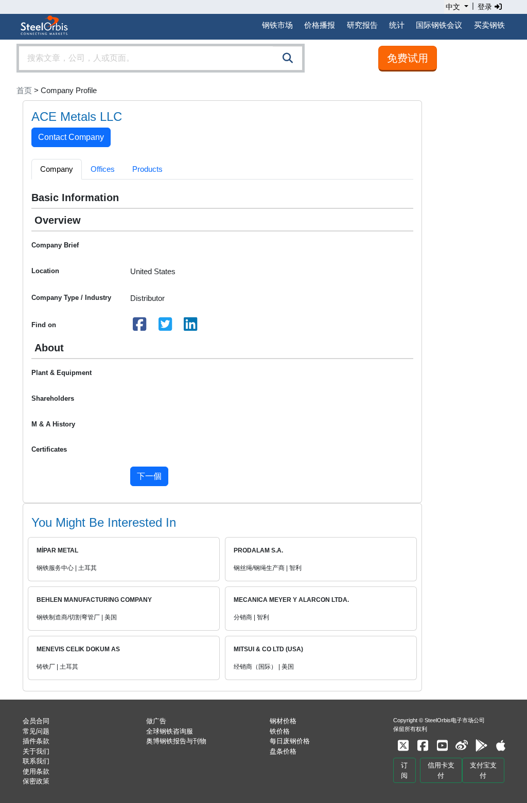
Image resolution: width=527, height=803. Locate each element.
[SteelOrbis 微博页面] (461, 746)
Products (147, 169)
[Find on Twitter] (165, 327)
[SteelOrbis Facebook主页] (422, 746)
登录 (486, 7)
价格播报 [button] (319, 25)
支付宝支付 (483, 770)
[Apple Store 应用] (500, 746)
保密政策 (36, 781)
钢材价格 (283, 721)
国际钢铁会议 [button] (439, 25)
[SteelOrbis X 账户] (403, 746)
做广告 (156, 721)
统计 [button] (397, 25)
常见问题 (36, 731)
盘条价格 (283, 751)
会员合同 (36, 721)
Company (56, 169)
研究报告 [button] (362, 25)
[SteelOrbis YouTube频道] (442, 746)
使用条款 (36, 771)
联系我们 (36, 761)
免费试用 (407, 58)
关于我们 (36, 751)
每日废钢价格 (290, 741)
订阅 (404, 770)
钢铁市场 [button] (277, 25)
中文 (453, 7)
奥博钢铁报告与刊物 (176, 741)
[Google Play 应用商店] (481, 746)
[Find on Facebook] (140, 327)
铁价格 (280, 731)
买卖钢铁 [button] (489, 25)
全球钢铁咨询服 (169, 731)
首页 (24, 90)
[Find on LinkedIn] (191, 327)
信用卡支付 (441, 770)
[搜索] (288, 58)
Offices (103, 169)
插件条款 (36, 741)
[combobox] (161, 58)
